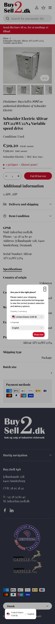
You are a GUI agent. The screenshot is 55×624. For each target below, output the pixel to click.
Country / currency (18, 311)
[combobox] (24, 316)
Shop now (38, 334)
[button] (45, 289)
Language (14, 322)
